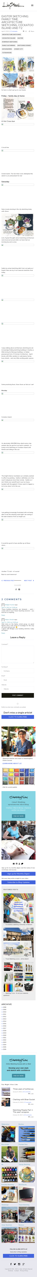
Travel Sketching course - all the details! (17, 959)
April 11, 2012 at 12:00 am (9, 622)
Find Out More (18, 816)
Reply (3, 615)
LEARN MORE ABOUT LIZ (12, 763)
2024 (4, 1044)
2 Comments (13, 31)
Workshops (5, 1205)
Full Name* (4, 667)
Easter (20, 38)
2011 (4, 1014)
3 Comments (27, 1102)
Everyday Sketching (9, 42)
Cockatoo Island (8, 38)
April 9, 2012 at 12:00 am (9, 607)
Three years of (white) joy (23, 1089)
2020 (4, 1035)
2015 (4, 1023)
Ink (2, 1164)
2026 (4, 1049)
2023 (4, 1042)
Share (32, 31)
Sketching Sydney (24, 45)
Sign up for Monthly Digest (18, 874)
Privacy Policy (24, 1271)
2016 (4, 1026)
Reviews (21, 1225)
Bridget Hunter (9, 605)
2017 (4, 1028)
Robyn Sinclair (9, 620)
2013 (4, 1019)
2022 (4, 1040)
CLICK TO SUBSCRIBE (18, 717)
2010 (4, 1012)
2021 (4, 1037)
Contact (16, 1271)
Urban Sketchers (6, 1225)
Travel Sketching (24, 1205)
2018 (4, 1030)
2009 (4, 1009)
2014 (4, 1021)
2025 (4, 1047)
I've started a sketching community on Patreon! (18, 925)
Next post (28, 580)
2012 (4, 1016)
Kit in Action (5, 1144)
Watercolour (5, 1124)
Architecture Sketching (11, 34)
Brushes (21, 1124)
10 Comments (27, 1092)
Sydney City (18, 49)
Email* (3, 676)
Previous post (8, 580)
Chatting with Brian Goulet (24, 1100)
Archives (10, 1271)
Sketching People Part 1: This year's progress (23, 1111)
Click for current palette (9, 787)
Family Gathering (8, 45)
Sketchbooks (23, 1185)
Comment (4, 644)
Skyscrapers (7, 49)
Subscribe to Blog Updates (18, 882)
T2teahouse (6, 52)
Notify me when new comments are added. (13, 707)
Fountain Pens (23, 1144)
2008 (4, 1007)
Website (3, 685)
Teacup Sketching (24, 1164)
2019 (4, 1033)
